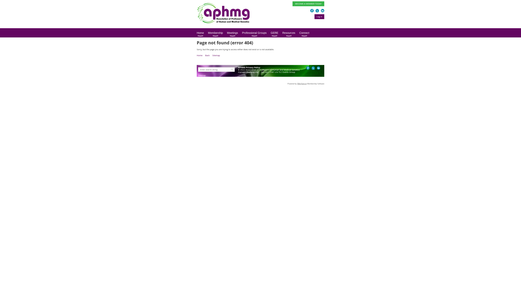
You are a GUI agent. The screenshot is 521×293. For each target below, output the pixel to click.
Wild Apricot (302, 84)
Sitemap (216, 55)
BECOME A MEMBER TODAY (308, 3)
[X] (317, 10)
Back (207, 55)
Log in (319, 16)
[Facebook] (312, 10)
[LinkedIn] (322, 10)
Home (199, 55)
